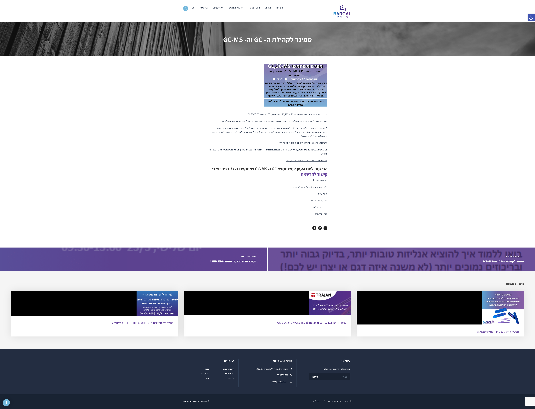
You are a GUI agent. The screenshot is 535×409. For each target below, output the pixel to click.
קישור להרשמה (314, 174)
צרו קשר (204, 7)
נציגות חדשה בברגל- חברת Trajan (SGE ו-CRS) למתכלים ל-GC (311, 322)
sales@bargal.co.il (279, 381)
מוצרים (279, 7)
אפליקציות (218, 7)
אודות (268, 7)
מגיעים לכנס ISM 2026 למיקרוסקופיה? (498, 332)
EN (193, 7)
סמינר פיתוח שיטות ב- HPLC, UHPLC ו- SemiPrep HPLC (142, 323)
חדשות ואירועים (236, 7)
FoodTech (254, 7)
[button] (531, 17)
